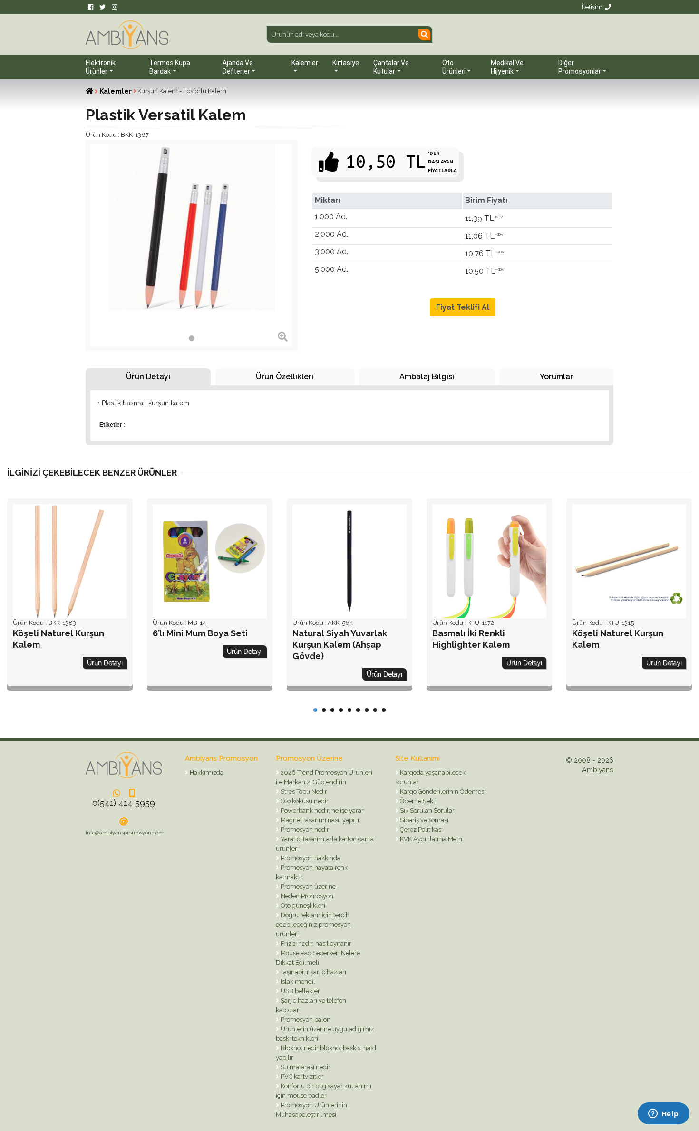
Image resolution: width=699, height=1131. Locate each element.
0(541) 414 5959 (123, 803)
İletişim (592, 6)
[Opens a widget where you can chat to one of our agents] (663, 1114)
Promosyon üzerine (307, 886)
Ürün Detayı (148, 376)
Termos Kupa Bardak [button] (169, 67)
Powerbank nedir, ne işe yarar (321, 810)
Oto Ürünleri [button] (454, 67)
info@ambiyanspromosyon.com (125, 833)
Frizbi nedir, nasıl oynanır (315, 943)
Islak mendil (297, 981)
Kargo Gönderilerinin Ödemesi (441, 791)
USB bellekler (299, 991)
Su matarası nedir (304, 1067)
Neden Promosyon (306, 896)
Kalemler (115, 91)
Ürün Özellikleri (284, 376)
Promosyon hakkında (309, 858)
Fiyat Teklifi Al (462, 307)
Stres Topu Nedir (303, 791)
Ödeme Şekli (417, 801)
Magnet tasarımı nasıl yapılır (319, 820)
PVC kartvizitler (301, 1076)
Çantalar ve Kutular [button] (391, 67)
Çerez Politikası (420, 829)
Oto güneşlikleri (302, 905)
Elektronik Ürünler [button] (101, 67)
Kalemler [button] (304, 63)
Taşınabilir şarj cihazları (312, 972)
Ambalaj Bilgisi (426, 376)
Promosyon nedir (304, 829)
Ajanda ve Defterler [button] (238, 67)
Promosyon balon (304, 1019)
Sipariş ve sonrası (423, 820)
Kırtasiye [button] (345, 63)
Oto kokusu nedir (304, 801)
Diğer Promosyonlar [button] (579, 67)
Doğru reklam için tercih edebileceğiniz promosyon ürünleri (313, 924)
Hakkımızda (205, 772)
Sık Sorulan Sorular (426, 810)
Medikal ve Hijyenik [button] (507, 67)
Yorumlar (556, 376)
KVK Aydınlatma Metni (431, 839)
